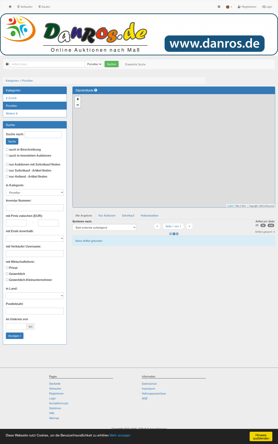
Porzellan (27, 80)
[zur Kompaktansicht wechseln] (177, 234)
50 (263, 225)
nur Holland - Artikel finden (27, 176)
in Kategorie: (15, 185)
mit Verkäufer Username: (23, 246)
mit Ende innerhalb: (20, 231)
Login (268, 7)
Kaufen (45, 7)
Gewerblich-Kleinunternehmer (30, 280)
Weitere (11, 113)
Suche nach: (15, 134)
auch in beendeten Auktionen (29, 155)
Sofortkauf (128, 215)
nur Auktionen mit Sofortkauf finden (34, 164)
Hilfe (51, 413)
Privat (12, 267)
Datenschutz (149, 383)
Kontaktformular (58, 403)
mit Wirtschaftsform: (20, 261)
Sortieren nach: (82, 221)
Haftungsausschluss (154, 393)
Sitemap (54, 418)
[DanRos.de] (139, 34)
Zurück (12, 98)
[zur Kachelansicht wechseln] (174, 234)
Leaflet (230, 205)
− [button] (77, 105)
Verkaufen (26, 7)
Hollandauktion (149, 215)
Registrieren (248, 7)
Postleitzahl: (14, 304)
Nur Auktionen (107, 215)
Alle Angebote (83, 215)
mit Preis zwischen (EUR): (24, 215)
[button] (229, 6)
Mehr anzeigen (120, 435)
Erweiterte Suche (135, 64)
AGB (144, 398)
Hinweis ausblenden (261, 436)
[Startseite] (10, 6)
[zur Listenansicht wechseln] (170, 234)
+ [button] (78, 99)
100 (271, 225)
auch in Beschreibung (24, 149)
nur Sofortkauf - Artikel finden (29, 170)
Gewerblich (16, 273)
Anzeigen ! (14, 336)
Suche (12, 141)
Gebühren (55, 408)
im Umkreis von (17, 319)
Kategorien (12, 80)
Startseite (55, 383)
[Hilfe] (219, 6)
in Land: (12, 288)
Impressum (148, 388)
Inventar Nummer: (19, 200)
